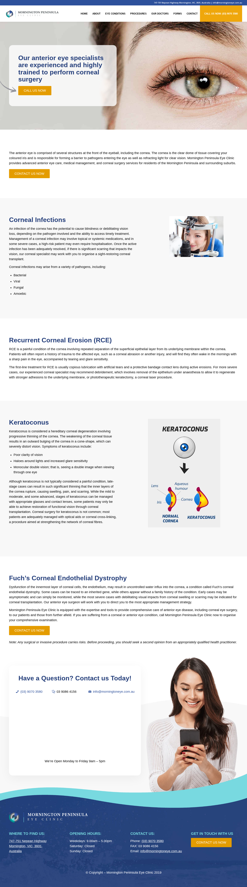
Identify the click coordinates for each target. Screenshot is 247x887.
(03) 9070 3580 (31, 691)
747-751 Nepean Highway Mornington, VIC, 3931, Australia (182, 2)
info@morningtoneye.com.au (227, 2)
